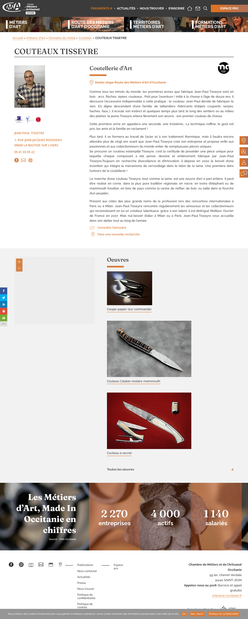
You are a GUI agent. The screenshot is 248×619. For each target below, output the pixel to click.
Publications (85, 565)
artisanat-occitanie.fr (227, 595)
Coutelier (85, 38)
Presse (81, 583)
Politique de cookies (85, 605)
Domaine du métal (62, 38)
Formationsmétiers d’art (210, 24)
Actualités (83, 577)
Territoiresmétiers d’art (148, 24)
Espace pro (118, 566)
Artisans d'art (35, 38)
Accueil (17, 38)
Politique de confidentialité (86, 596)
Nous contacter (87, 571)
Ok (184, 613)
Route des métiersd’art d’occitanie (92, 24)
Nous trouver (85, 588)
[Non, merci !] (243, 614)
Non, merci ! (197, 613)
